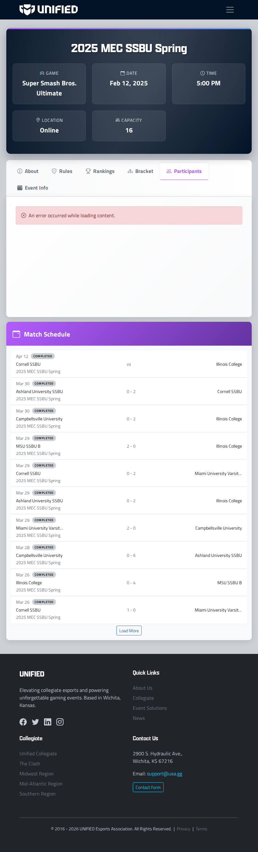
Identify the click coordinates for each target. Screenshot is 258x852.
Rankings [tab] (104, 171)
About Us (142, 687)
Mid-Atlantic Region (41, 783)
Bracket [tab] (144, 171)
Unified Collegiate (38, 753)
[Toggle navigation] (230, 10)
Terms (201, 829)
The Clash (30, 763)
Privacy (183, 829)
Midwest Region (37, 773)
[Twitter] (35, 721)
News (139, 717)
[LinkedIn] (47, 721)
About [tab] (31, 171)
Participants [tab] (188, 171)
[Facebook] (23, 721)
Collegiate (143, 697)
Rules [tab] (65, 171)
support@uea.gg (164, 773)
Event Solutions (150, 707)
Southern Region (38, 793)
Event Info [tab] (36, 187)
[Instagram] (60, 721)
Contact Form (148, 787)
